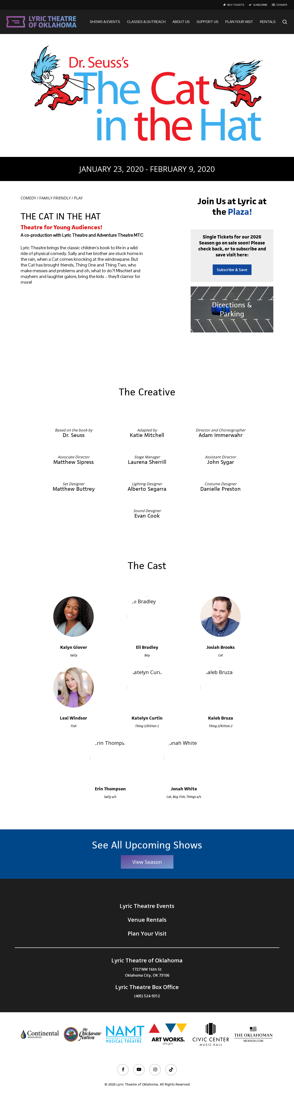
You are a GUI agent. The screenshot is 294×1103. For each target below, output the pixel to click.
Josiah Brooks (220, 647)
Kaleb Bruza (220, 718)
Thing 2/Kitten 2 (220, 726)
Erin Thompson (110, 789)
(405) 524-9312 (147, 995)
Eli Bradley (147, 647)
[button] (232, 269)
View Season (147, 861)
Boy (147, 655)
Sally (73, 655)
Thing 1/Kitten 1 (147, 726)
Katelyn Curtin (147, 718)
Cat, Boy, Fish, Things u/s (184, 796)
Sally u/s (110, 796)
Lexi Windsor (73, 718)
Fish (73, 726)
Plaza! (240, 211)
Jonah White (184, 789)
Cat (220, 655)
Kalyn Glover (73, 647)
